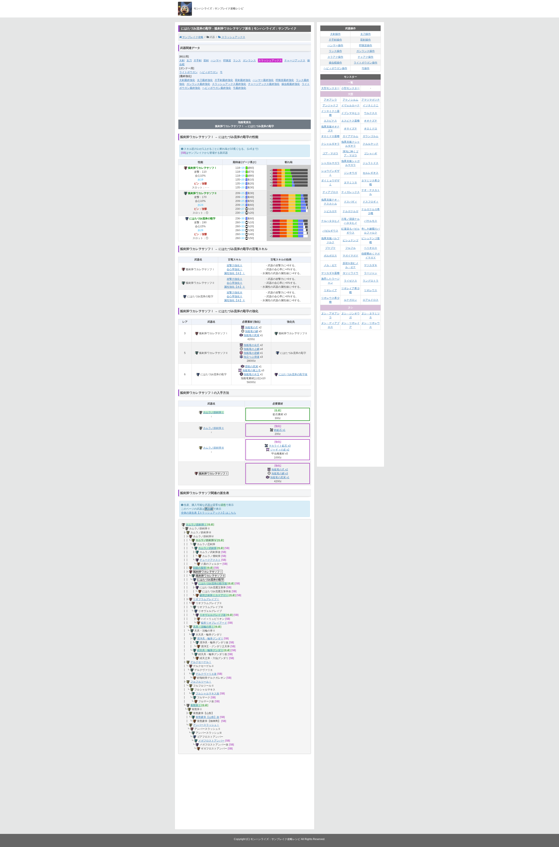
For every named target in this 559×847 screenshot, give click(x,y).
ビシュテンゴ (350, 240)
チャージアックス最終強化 (264, 84)
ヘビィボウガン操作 (335, 68)
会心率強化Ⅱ (234, 282)
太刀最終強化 (205, 80)
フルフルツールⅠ (200, 681)
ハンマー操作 (335, 45)
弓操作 (365, 68)
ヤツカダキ (370, 265)
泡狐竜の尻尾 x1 (279, 477)
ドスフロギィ (370, 201)
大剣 (182, 60)
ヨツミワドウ (350, 273)
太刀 (189, 60)
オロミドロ (370, 128)
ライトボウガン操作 (365, 62)
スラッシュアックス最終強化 (229, 84)
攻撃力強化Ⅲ (234, 292)
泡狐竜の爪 (251, 327)
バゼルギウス (330, 230)
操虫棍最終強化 (290, 84)
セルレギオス (370, 172)
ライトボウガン (188, 72)
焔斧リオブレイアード (214, 622)
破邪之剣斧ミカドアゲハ (214, 595)
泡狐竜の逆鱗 (251, 353)
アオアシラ (330, 99)
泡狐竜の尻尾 (251, 335)
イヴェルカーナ (350, 105)
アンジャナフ (330, 105)
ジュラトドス (370, 163)
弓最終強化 (239, 88)
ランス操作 (335, 51)
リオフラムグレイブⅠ (206, 599)
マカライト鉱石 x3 (280, 445)
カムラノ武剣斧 (207, 548)
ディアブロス (330, 192)
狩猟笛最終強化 (285, 80)
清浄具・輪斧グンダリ (210, 638)
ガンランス (249, 60)
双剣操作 (365, 39)
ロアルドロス (370, 299)
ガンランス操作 (365, 51)
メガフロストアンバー (211, 740)
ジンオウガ (350, 172)
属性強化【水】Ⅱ (234, 286)
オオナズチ (370, 120)
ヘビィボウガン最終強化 (216, 88)
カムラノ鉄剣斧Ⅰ (213, 412)
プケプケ (330, 248)
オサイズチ (350, 128)
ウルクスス (370, 113)
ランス (237, 60)
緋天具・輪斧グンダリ (210, 650)
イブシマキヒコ (350, 113)
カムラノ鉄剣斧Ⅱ (213, 428)
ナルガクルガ (350, 211)
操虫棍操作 (335, 62)
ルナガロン (350, 299)
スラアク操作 (335, 57)
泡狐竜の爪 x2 (279, 469)
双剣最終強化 (243, 80)
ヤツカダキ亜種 (330, 273)
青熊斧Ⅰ (195, 705)
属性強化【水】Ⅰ (234, 273)
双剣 (206, 60)
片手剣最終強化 (224, 80)
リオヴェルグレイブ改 (213, 614)
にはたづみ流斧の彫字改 (293, 374)
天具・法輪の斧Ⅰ (203, 626)
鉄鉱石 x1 (279, 430)
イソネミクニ (370, 105)
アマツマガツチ (370, 99)
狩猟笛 (227, 60)
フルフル (350, 248)
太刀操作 (365, 34)
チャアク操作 (365, 57)
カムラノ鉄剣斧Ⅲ (213, 447)
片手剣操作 (335, 39)
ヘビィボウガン (209, 72)
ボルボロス (330, 255)
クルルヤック (370, 143)
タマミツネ (350, 182)
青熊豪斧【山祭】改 (207, 717)
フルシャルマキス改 (207, 693)
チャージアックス (294, 60)
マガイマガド (350, 255)
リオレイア (330, 290)
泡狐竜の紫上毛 (251, 370)
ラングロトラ (370, 280)
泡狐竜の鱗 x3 (279, 473)
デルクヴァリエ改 (206, 673)
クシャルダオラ (330, 143)
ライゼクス (350, 280)
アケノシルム (350, 99)
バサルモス (370, 220)
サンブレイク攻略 (192, 37)
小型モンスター (350, 88)
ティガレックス (350, 192)
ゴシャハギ (370, 153)
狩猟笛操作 (365, 45)
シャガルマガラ (330, 163)
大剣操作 (335, 34)
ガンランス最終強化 (198, 84)
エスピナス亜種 (350, 120)
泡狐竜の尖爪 (251, 345)
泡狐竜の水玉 (251, 374)
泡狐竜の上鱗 (251, 349)
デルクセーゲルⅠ (200, 662)
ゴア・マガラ (330, 153)
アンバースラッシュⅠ (206, 724)
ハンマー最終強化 (263, 80)
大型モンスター (330, 88)
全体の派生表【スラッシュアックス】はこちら (208, 512)
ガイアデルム (350, 136)
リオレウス (370, 290)
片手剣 (198, 60)
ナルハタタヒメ (330, 220)
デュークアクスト (210, 559)
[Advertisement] (244, 106)
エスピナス (330, 120)
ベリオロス (370, 248)
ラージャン (370, 273)
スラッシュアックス (233, 37)
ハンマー (216, 60)
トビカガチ (330, 211)
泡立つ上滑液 (251, 356)
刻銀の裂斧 (199, 567)
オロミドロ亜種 (330, 136)
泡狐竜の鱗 (251, 331)
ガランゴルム (370, 136)
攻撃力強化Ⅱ (234, 265)
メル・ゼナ (330, 265)
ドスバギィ (350, 201)
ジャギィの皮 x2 (279, 449)
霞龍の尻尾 (251, 366)
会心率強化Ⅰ (234, 269)
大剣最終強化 (187, 80)
